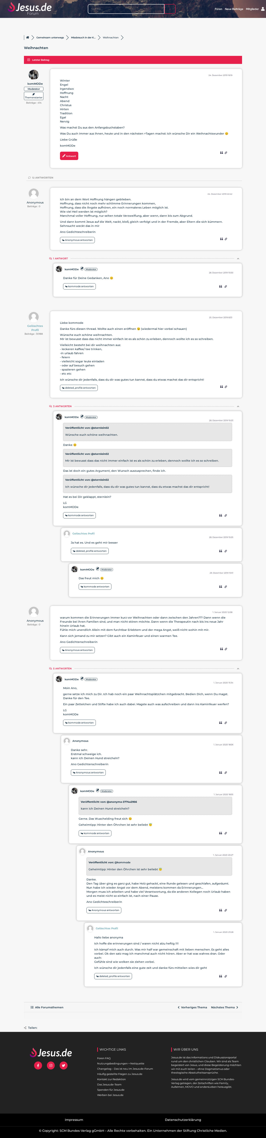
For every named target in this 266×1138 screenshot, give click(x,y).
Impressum (74, 1120)
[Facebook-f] (38, 1065)
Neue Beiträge (234, 9)
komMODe (35, 83)
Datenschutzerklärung (183, 1120)
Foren (218, 9)
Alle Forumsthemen (48, 1007)
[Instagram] (51, 1065)
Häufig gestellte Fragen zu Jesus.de (119, 1074)
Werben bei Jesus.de (110, 1095)
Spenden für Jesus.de (110, 1089)
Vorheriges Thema (193, 1007)
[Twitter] (64, 1065)
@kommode (122, 862)
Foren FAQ (104, 1058)
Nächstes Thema (223, 1007)
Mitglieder (252, 9)
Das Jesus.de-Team (109, 1084)
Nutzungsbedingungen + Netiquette (120, 1063)
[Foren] (27, 37)
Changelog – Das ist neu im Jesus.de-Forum (125, 1068)
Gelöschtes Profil (35, 328)
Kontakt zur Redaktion (111, 1079)
